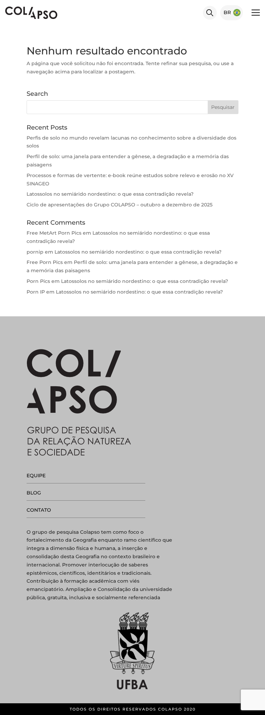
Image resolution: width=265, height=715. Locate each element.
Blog (34, 492)
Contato (39, 510)
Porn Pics (38, 281)
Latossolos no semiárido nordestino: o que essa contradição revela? (110, 194)
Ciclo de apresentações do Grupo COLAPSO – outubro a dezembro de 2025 (120, 205)
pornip (35, 252)
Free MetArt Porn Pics (54, 233)
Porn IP (36, 292)
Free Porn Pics (45, 262)
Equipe (36, 475)
